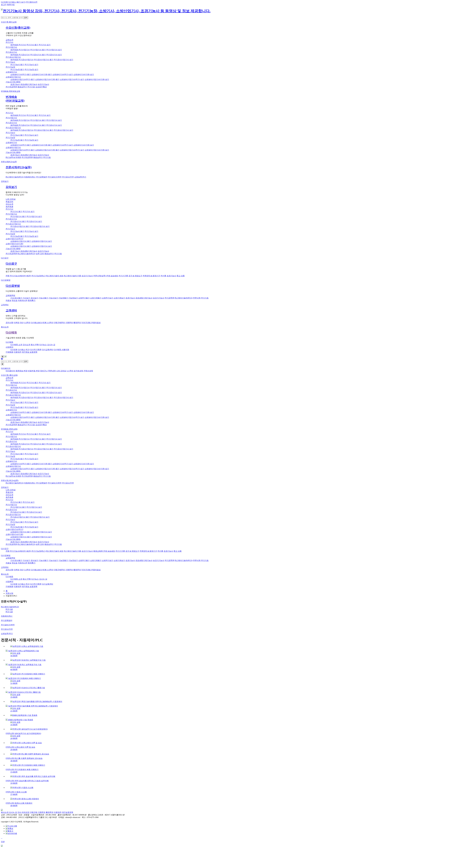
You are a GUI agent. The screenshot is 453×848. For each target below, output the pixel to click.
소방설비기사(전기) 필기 (20, 74)
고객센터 (4, 305)
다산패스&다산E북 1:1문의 (42, 323)
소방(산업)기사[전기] (14, 239)
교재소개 (9, 40)
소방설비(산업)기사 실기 (41, 241)
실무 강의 (40, 254)
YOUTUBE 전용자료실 (91, 323)
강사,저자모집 (23, 812)
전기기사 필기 (32, 45)
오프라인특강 (41, 87)
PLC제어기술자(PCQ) (15, 177)
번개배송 (10, 91)
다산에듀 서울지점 (61, 350)
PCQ (27, 350)
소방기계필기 (95, 298)
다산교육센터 (47, 350)
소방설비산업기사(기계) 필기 (47, 79)
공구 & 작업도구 (135, 276)
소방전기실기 (107, 298)
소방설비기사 (11, 72)
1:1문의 (27, 323)
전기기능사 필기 (17, 65)
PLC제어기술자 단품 (72, 276)
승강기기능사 (43, 84)
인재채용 (9, 352)
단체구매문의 (59, 323)
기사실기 (26, 298)
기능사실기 (53, 298)
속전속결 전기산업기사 (20, 50)
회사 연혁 (35, 345)
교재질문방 (10, 295)
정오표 (14, 300)
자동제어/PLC (30, 177)
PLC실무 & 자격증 (13, 157)
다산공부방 (5, 280)
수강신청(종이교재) (18, 27)
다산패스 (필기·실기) (17, 2)
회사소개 (4, 327)
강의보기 (4, 181)
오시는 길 (51, 345)
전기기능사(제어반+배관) (20, 276)
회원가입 (11, 5)
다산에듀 (11, 332)
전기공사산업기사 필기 (43, 60)
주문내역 (52, 371)
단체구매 (33, 812)
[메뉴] (2, 356)
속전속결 (9, 207)
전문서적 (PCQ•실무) (9, 480)
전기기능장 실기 (31, 70)
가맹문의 (69, 323)
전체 (7, 276)
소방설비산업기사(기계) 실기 (97, 79)
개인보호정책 (67, 812)
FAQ (22, 323)
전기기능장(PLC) (38, 276)
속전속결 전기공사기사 (20, 55)
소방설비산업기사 (13, 77)
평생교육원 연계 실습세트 (104, 551)
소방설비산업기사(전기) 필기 (22, 79)
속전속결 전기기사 (18, 45)
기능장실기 (73, 298)
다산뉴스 (43, 345)
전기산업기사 (11, 47)
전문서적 (9, 162)
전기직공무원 (11, 87)
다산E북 (4, 2)
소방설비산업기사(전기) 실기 (72, 79)
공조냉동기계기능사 (28, 84)
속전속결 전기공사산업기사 (22, 60)
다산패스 (21, 350)
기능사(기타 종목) (13, 82)
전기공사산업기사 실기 (63, 60)
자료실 (8, 300)
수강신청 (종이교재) (9, 375)
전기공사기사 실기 (54, 55)
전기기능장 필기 (17, 70)
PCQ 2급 (9, 612)
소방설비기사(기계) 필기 (41, 74)
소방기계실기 (119, 298)
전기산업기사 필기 (38, 50)
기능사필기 (43, 298)
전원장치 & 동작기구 (151, 276)
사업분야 (9, 347)
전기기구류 (123, 276)
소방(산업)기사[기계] (14, 244)
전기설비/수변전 (55, 177)
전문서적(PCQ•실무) (18, 167)
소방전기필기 (84, 298)
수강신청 (9, 22)
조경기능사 (15, 84)
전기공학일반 (41, 177)
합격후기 (31, 300)
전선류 (163, 276)
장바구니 (44, 371)
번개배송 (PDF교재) (9, 429)
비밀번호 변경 (34, 371)
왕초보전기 (22, 87)
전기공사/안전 (68, 177)
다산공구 (4, 258)
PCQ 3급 (9, 609)
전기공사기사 (11, 52)
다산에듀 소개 (16, 345)
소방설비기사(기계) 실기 (83, 74)
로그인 (4, 5)
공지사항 (9, 323)
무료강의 (9, 202)
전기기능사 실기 (31, 65)
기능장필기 (63, 298)
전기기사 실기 (44, 45)
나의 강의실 (11, 199)
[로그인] (2, 359)
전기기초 (31, 87)
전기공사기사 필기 (38, 55)
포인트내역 (78, 371)
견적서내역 (88, 371)
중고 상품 (181, 276)
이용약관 (17, 352)
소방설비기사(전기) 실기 (62, 74)
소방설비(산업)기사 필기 (20, 241)
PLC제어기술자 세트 (54, 276)
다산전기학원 (35, 350)
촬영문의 (77, 323)
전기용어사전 (31, 2)
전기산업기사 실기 (54, 50)
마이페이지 (5, 368)
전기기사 (9, 42)
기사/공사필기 (16, 298)
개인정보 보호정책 (29, 352)
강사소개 (9, 204)
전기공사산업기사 (13, 57)
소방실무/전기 (80, 177)
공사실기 (34, 298)
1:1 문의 (70, 371)
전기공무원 (169, 298)
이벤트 (16, 323)
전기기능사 (10, 62)
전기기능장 (10, 67)
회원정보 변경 (21, 371)
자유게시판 (22, 300)
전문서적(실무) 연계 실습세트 (105, 276)
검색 (25, 17)
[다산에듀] (105, 11)
